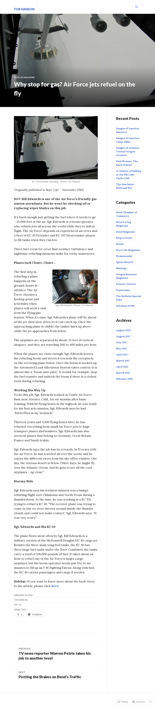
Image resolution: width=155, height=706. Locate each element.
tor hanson (24, 9)
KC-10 (18, 604)
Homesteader (124, 256)
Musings (121, 268)
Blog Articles (124, 237)
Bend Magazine (125, 231)
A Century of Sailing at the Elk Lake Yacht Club (128, 174)
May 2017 (121, 348)
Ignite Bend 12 (124, 262)
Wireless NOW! (125, 305)
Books (120, 243)
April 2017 (122, 354)
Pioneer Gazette (126, 283)
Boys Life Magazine (24, 77)
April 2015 (122, 366)
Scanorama (123, 290)
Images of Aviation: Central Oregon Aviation (128, 151)
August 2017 (123, 336)
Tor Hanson (20, 600)
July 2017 (121, 342)
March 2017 (123, 360)
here (55, 586)
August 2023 (123, 330)
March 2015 (123, 372)
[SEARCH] (136, 7)
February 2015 (124, 378)
